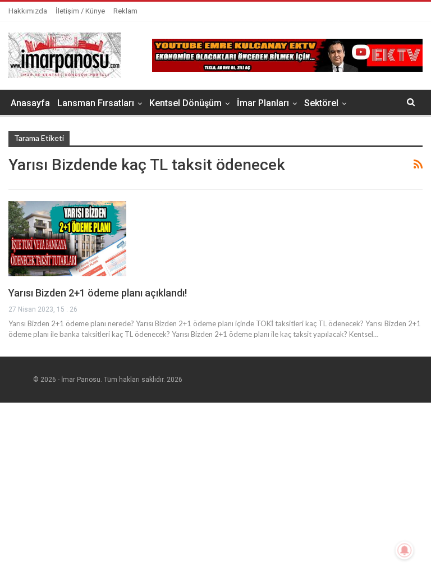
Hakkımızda (27, 11)
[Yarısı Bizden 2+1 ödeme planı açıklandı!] (67, 238)
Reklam (125, 11)
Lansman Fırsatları (95, 103)
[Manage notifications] (405, 550)
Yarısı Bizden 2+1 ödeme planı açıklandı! (97, 293)
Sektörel (321, 103)
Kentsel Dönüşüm (185, 103)
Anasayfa (30, 103)
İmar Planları (263, 103)
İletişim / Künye (80, 11)
